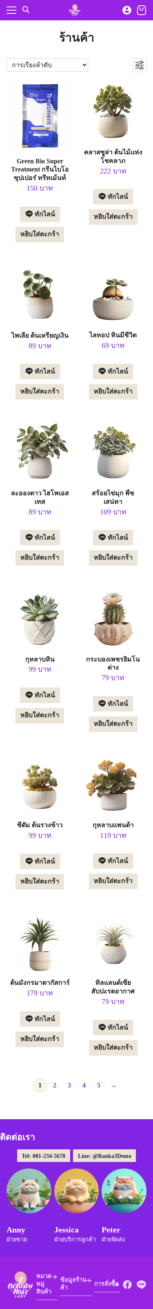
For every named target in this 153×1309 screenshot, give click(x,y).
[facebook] (127, 1284)
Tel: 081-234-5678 (43, 1156)
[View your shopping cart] (141, 10)
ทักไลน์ (44, 214)
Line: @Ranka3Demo (104, 1156)
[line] (141, 1284)
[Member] (127, 10)
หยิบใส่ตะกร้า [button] (39, 234)
